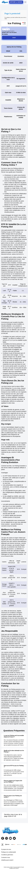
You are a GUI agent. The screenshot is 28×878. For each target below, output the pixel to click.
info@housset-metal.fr (7, 860)
